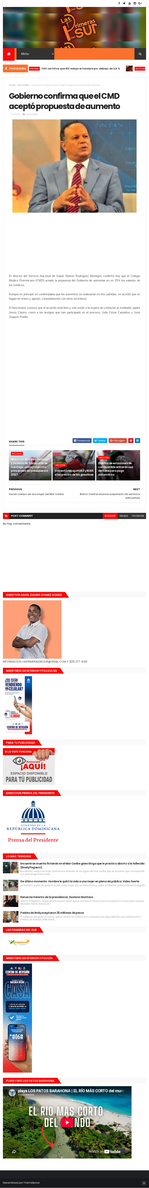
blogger (110, 515)
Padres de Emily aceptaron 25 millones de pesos (52, 913)
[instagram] (135, 3)
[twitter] (124, 3)
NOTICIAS (120, 68)
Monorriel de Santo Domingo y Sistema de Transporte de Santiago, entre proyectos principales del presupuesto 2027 (30, 466)
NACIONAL (23, 85)
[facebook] (119, 3)
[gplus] (140, 3)
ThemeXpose (31, 1182)
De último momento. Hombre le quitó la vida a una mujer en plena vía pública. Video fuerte (79, 881)
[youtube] (129, 3)
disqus (124, 515)
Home (12, 85)
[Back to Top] (144, 1183)
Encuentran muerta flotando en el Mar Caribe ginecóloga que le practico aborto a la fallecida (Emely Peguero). (82, 865)
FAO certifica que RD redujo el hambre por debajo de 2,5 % (60, 68)
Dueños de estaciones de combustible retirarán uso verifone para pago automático (115, 469)
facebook (138, 515)
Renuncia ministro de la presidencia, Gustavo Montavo (56, 897)
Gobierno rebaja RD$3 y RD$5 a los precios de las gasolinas (74, 473)
